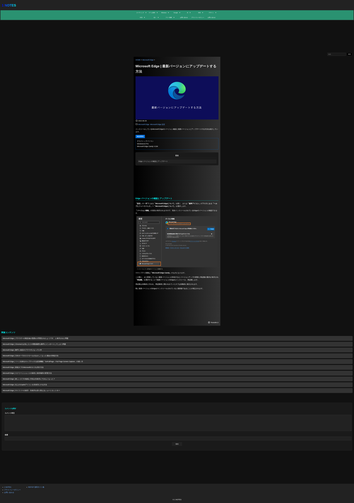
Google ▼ (177, 12)
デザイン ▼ (212, 12)
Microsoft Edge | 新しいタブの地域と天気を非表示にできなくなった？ (29, 379)
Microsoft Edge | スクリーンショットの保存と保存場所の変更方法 (27, 373)
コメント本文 (10, 413)
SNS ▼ (200, 12)
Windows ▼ (165, 12)
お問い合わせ (184, 17)
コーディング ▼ (141, 12)
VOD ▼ (142, 17)
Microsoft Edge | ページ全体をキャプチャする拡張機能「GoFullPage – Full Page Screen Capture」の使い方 (43, 361)
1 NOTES (9, 5)
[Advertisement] (177, 36)
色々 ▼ (156, 17)
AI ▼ (189, 12)
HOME (138, 60)
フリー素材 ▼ (170, 17)
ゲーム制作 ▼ (153, 12)
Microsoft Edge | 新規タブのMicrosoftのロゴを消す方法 (23, 367)
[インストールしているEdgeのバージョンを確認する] (177, 267)
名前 (6, 435)
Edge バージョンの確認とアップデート (153, 161)
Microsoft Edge (147, 60)
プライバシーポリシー (197, 17)
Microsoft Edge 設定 (157, 124)
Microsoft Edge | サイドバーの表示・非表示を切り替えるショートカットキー (31, 390)
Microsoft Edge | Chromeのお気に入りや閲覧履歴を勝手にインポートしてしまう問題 (34, 344)
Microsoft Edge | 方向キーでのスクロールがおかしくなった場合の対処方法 (30, 356)
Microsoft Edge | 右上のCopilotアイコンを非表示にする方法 (25, 385)
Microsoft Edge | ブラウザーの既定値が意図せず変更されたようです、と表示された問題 (35, 338)
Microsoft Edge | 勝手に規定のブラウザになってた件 (22, 350)
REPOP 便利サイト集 (36, 487)
